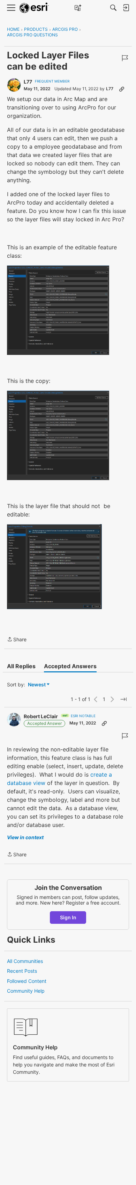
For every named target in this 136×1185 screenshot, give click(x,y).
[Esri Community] (34, 8)
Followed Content (26, 981)
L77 (28, 82)
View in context (25, 837)
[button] (58, 310)
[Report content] (125, 58)
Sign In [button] (68, 917)
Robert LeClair (41, 716)
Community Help (26, 991)
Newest (37, 684)
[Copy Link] (122, 89)
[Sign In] (126, 7)
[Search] (113, 7)
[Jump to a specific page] (123, 699)
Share (17, 639)
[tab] (21, 666)
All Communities (25, 961)
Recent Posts (22, 971)
